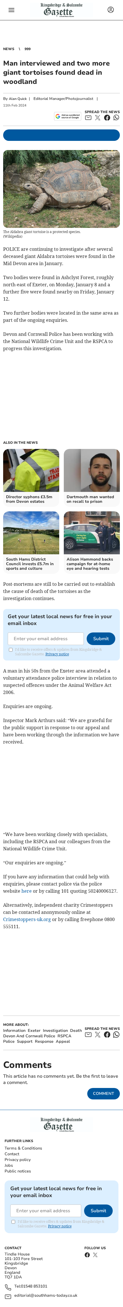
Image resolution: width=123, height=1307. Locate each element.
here (26, 891)
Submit (101, 639)
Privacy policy (18, 1159)
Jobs (9, 1165)
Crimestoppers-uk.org (27, 919)
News (8, 49)
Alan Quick (18, 98)
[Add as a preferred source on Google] (67, 116)
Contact (12, 1154)
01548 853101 (34, 1286)
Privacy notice (57, 654)
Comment (103, 1093)
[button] (11, 10)
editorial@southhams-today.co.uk (45, 1295)
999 (28, 49)
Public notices (18, 1171)
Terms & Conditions (23, 1148)
